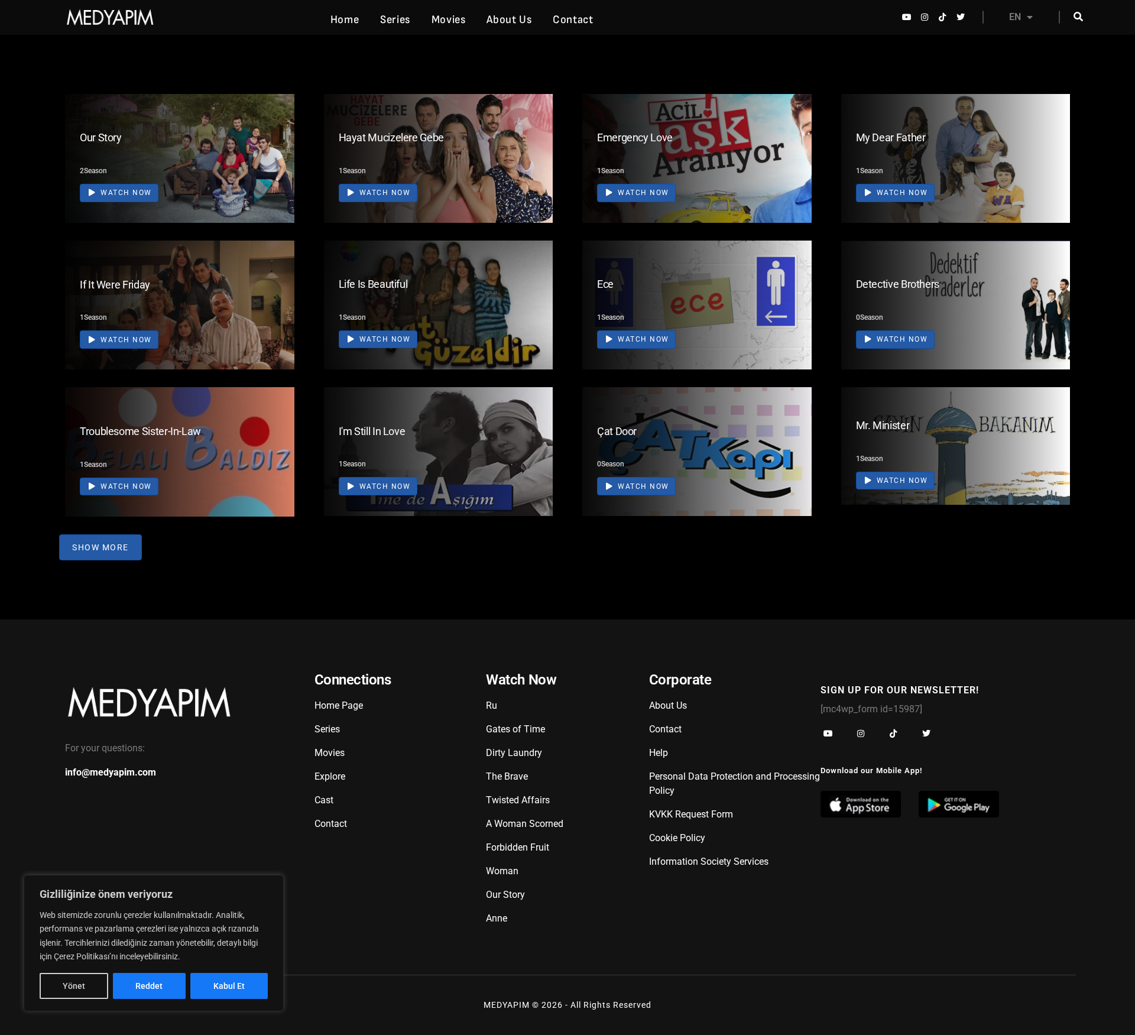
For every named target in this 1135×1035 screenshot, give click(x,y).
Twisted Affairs (518, 800)
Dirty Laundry (514, 752)
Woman (502, 871)
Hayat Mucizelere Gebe (391, 137)
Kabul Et (229, 986)
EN (1015, 16)
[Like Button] (268, 156)
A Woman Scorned (524, 823)
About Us (509, 20)
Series (395, 20)
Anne (496, 918)
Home (344, 20)
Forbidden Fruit (517, 847)
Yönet (74, 986)
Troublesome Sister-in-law (140, 431)
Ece (605, 284)
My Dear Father (891, 137)
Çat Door (617, 431)
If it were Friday (115, 284)
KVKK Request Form (691, 814)
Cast (323, 800)
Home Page (338, 705)
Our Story (101, 137)
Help (658, 752)
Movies (449, 20)
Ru (491, 705)
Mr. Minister (883, 425)
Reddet (149, 986)
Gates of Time (515, 729)
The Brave (507, 776)
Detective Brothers (898, 284)
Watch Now (125, 193)
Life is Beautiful (373, 284)
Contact (573, 20)
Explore (329, 776)
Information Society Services (708, 861)
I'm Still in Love (372, 431)
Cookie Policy (677, 837)
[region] (154, 943)
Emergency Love (635, 137)
